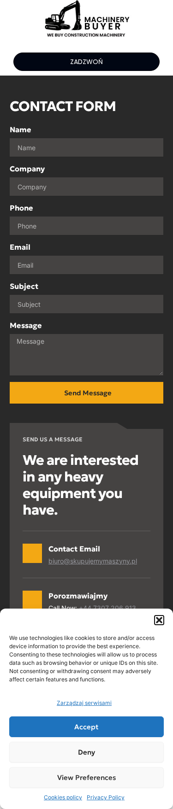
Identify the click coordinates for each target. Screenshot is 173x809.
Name (20, 129)
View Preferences (86, 777)
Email (20, 247)
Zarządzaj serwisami (84, 702)
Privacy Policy (106, 797)
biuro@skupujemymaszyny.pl (92, 561)
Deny (86, 752)
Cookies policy (63, 797)
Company (27, 168)
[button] (159, 620)
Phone (21, 207)
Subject (24, 286)
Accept (86, 726)
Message (26, 325)
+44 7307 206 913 (107, 608)
